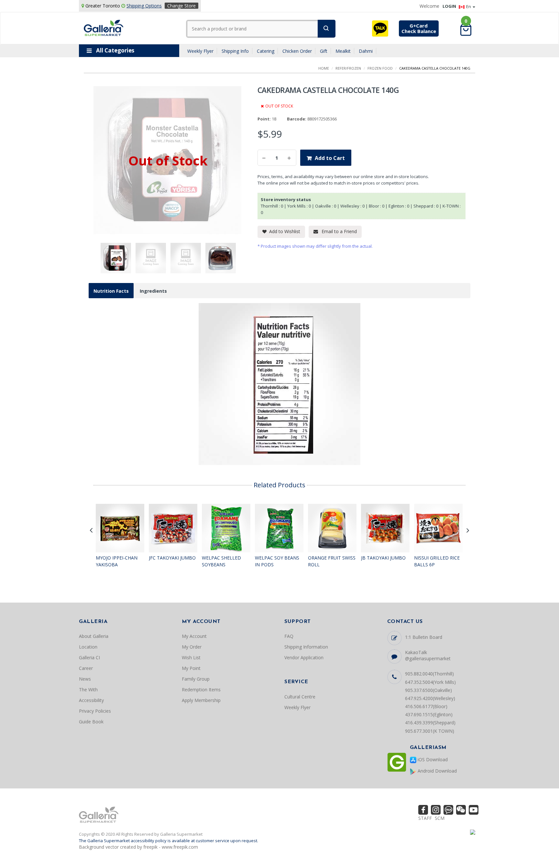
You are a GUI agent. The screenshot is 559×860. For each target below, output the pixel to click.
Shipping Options (144, 6)
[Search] (326, 29)
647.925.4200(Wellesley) (430, 698)
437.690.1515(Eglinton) (429, 714)
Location (88, 647)
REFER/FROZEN (348, 68)
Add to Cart (330, 158)
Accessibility (91, 700)
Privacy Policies (95, 711)
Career (86, 668)
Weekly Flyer (200, 51)
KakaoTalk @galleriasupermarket (428, 655)
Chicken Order (297, 51)
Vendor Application (303, 657)
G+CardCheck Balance (418, 28)
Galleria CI (89, 657)
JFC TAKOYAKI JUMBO (172, 558)
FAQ (288, 636)
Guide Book (91, 722)
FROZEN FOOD (380, 68)
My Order (192, 647)
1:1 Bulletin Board (423, 637)
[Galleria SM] (104, 27)
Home (323, 68)
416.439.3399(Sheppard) (430, 722)
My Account (194, 636)
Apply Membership (201, 700)
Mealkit (343, 51)
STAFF (425, 818)
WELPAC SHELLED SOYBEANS (221, 561)
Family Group (196, 679)
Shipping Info (235, 51)
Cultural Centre (299, 697)
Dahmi (366, 51)
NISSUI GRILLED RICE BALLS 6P (437, 561)
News (85, 679)
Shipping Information (306, 647)
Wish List (191, 657)
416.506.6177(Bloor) (426, 706)
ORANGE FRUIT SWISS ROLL (332, 561)
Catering (265, 51)
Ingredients (153, 291)
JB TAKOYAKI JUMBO (383, 558)
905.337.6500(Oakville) (428, 690)
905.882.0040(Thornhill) (429, 674)
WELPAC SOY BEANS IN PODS (277, 561)
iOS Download (432, 759)
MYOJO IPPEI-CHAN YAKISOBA (116, 561)
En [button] (469, 6)
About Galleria (93, 636)
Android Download (436, 771)
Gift (323, 51)
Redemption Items (201, 689)
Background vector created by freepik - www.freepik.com (138, 847)
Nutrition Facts (111, 291)
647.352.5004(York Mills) (430, 682)
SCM (439, 818)
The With (88, 689)
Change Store (181, 6)
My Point (191, 668)
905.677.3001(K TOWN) (429, 731)
